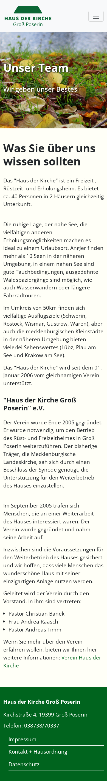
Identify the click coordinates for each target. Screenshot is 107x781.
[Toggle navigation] (96, 16)
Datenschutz (24, 764)
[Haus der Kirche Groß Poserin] (28, 16)
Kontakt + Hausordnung (38, 751)
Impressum (22, 739)
